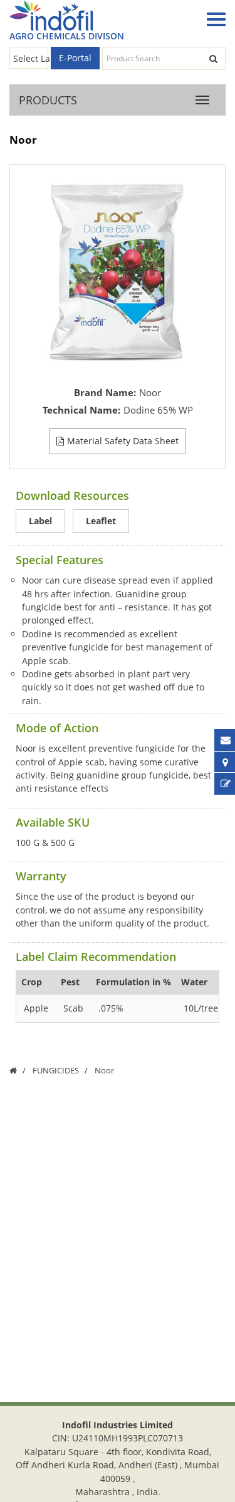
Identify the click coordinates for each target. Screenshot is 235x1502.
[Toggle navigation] (213, 19)
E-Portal (75, 58)
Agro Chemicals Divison (66, 36)
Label (40, 521)
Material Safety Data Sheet (123, 441)
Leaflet (101, 521)
